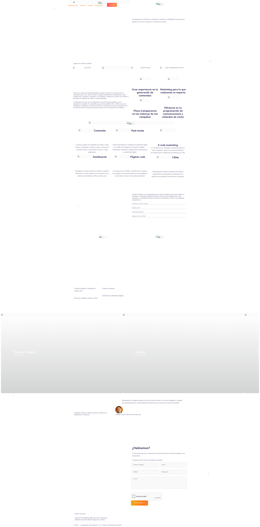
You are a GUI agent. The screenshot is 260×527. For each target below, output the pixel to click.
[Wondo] (184, 353)
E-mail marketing (168, 145)
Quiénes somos (73, 5)
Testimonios (99, 5)
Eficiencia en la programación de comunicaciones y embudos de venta (173, 112)
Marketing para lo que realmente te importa (173, 91)
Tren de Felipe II (24, 352)
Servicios (83, 5)
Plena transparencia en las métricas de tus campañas (145, 114)
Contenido (100, 130)
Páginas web (137, 156)
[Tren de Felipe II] (62, 353)
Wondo (140, 352)
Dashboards (100, 156)
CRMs (175, 157)
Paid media (137, 130)
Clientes (90, 5)
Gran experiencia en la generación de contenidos (145, 92)
